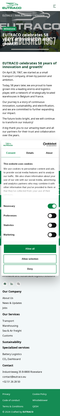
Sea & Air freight (12, 330)
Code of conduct (11, 400)
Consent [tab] (10, 153)
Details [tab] (30, 153)
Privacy (6, 394)
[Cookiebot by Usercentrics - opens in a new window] (43, 144)
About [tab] (49, 153)
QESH (35, 406)
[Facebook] (4, 283)
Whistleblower (40, 400)
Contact (7, 365)
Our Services (11, 314)
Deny (30, 269)
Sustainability (11, 342)
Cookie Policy (39, 394)
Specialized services (15, 347)
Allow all (30, 248)
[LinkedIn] (11, 283)
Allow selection (30, 259)
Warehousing (10, 325)
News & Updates (12, 303)
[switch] (52, 215)
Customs (7, 335)
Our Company (11, 291)
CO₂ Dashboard (11, 359)
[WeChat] (18, 283)
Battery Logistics (12, 354)
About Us (7, 298)
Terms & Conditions (12, 406)
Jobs (4, 308)
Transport (8, 321)
